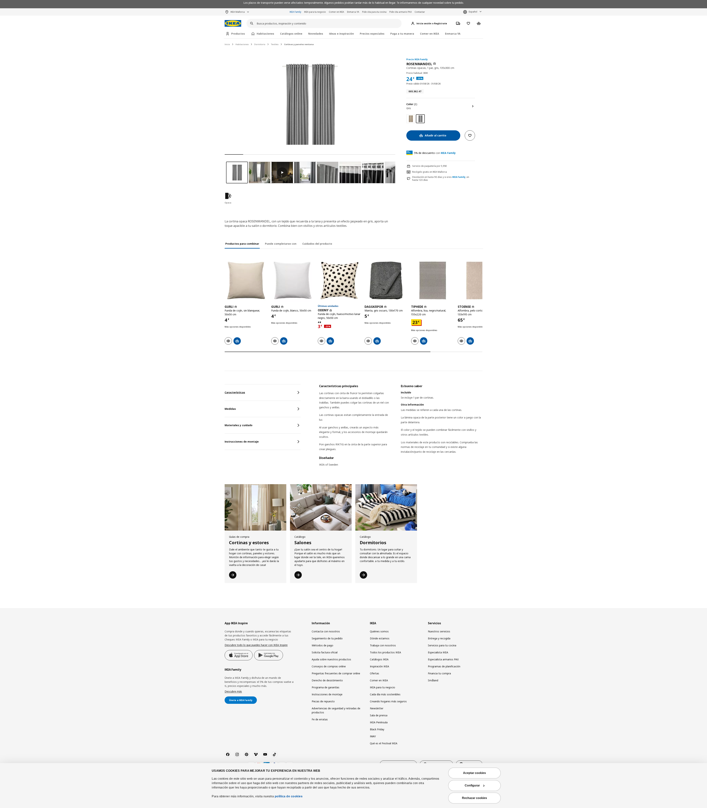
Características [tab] (235, 392)
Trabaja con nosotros (383, 645)
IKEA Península (379, 722)
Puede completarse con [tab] (280, 243)
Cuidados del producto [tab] (317, 243)
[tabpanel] (400, 427)
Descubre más (233, 691)
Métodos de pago (322, 645)
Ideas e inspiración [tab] (341, 33)
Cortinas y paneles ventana (299, 44)
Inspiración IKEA (379, 666)
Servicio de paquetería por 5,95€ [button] (429, 166)
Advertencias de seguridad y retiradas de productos (336, 710)
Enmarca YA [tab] (452, 33)
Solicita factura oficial (324, 652)
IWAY (373, 736)
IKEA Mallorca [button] (238, 11)
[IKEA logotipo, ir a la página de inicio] (233, 23)
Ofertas (374, 673)
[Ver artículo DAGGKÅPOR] (386, 280)
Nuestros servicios (439, 631)
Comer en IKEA (336, 11)
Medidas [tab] (230, 409)
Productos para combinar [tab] (242, 243)
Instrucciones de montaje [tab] (242, 441)
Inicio (227, 44)
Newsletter (376, 708)
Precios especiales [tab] (372, 33)
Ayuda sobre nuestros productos (331, 659)
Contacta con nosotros (326, 631)
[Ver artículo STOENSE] (479, 280)
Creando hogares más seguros (388, 701)
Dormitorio (259, 44)
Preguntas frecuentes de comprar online (336, 673)
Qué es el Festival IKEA (383, 743)
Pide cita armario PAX (400, 11)
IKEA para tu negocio (315, 11)
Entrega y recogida (439, 638)
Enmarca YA (353, 11)
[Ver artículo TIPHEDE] (432, 280)
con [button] (435, 153)
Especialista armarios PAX (443, 659)
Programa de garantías (325, 687)
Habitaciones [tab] (265, 33)
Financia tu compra (439, 673)
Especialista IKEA (438, 652)
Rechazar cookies (474, 798)
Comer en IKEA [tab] (429, 33)
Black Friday (377, 729)
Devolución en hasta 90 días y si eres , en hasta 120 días (440, 179)
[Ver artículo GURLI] (246, 280)
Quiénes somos (379, 631)
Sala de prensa (378, 715)
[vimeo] (256, 754)
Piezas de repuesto (323, 701)
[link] (410, 118)
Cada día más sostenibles (385, 694)
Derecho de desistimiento (327, 680)
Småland (433, 680)
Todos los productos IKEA (385, 652)
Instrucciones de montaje (327, 694)
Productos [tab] (238, 33)
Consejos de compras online (329, 666)
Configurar (472, 785)
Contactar (420, 11)
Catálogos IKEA (379, 659)
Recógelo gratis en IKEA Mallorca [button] (429, 171)
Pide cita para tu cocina (374, 11)
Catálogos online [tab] (291, 33)
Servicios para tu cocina (442, 645)
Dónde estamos (379, 638)
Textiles (275, 44)
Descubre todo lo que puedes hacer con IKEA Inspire (256, 645)
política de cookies (289, 796)
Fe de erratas (320, 719)
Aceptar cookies (474, 772)
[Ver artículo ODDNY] (339, 280)
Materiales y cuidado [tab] (238, 425)
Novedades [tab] (315, 33)
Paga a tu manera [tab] (402, 33)
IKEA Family (295, 11)
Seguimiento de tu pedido (327, 638)
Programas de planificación (444, 666)
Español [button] (473, 11)
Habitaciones (242, 44)
